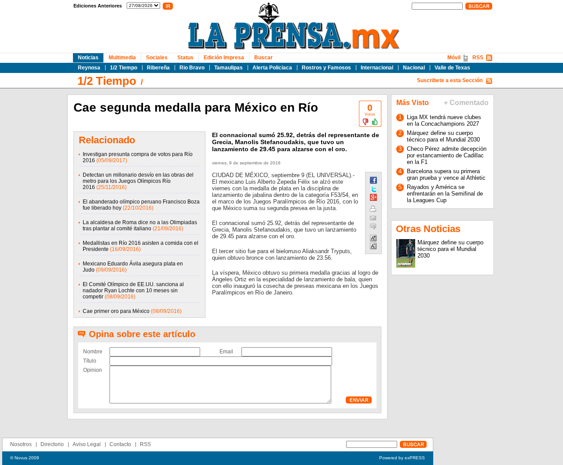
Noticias (88, 57)
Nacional (414, 68)
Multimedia (122, 57)
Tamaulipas (228, 68)
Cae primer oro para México (116, 311)
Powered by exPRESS (402, 457)
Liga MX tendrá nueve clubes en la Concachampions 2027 (444, 120)
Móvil (454, 57)
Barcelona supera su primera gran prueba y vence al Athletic (446, 174)
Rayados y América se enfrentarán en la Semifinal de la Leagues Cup (445, 193)
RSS (477, 57)
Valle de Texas (452, 68)
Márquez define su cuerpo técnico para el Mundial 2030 (443, 136)
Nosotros (21, 444)
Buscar (263, 57)
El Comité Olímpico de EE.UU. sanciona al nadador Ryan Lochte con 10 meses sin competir (133, 290)
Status (185, 57)
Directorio (52, 444)
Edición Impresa (224, 57)
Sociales (157, 57)
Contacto (120, 444)
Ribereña (158, 68)
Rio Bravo (192, 68)
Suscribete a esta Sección (450, 80)
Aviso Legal (87, 444)
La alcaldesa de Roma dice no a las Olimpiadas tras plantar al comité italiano (140, 225)
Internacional (377, 68)
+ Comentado (466, 102)
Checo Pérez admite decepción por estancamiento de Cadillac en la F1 (446, 155)
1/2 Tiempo (123, 68)
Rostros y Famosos (326, 68)
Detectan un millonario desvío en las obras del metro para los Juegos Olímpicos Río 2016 (138, 181)
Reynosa (89, 68)
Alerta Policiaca (272, 68)
